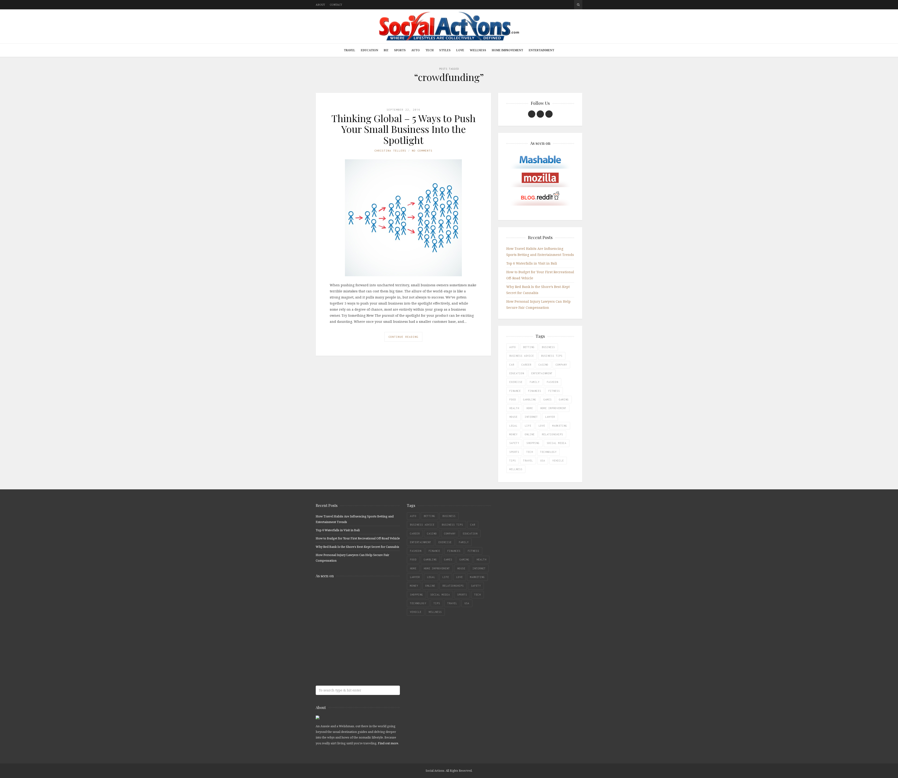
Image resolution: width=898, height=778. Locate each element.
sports (514, 452)
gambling (529, 399)
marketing (559, 425)
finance (515, 390)
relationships (552, 434)
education (516, 373)
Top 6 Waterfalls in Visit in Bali (531, 263)
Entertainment (541, 50)
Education (369, 50)
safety (514, 443)
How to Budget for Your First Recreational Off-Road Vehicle (358, 538)
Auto (415, 50)
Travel (349, 50)
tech (529, 452)
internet (531, 416)
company (561, 364)
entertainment (542, 373)
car (511, 364)
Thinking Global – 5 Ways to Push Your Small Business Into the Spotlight (403, 129)
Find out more (388, 743)
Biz (386, 50)
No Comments (422, 150)
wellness (515, 469)
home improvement (553, 408)
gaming (564, 399)
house (513, 416)
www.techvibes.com (350, 647)
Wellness (478, 50)
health (514, 408)
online (530, 434)
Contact (336, 4)
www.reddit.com (350, 629)
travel (528, 460)
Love (460, 50)
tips (512, 460)
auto (512, 347)
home (529, 408)
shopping (533, 443)
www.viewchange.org (350, 666)
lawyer (550, 416)
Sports (400, 50)
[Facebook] (531, 114)
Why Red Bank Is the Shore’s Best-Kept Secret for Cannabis (357, 547)
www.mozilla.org (350, 610)
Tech (429, 50)
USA (542, 460)
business (548, 347)
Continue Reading (403, 336)
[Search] (578, 4)
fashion (552, 382)
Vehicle (558, 460)
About (320, 4)
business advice (521, 355)
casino (543, 364)
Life (528, 425)
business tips (551, 355)
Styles (445, 50)
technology (548, 452)
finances (534, 390)
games (547, 399)
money (513, 434)
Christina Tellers (390, 150)
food (512, 399)
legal (513, 425)
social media (556, 443)
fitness (554, 390)
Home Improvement (507, 50)
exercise (515, 382)
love (542, 425)
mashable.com (350, 592)
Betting (529, 347)
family (535, 382)
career (526, 364)
